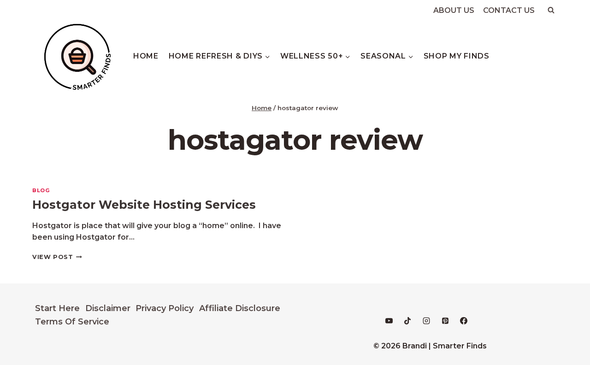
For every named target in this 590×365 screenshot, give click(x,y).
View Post (57, 256)
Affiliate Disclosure (239, 308)
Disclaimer (107, 308)
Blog (41, 190)
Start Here (57, 308)
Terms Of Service (72, 322)
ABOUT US (453, 10)
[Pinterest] (445, 320)
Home (146, 56)
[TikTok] (407, 320)
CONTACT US (509, 10)
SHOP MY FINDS (457, 56)
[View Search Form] (551, 10)
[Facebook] (463, 320)
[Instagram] (426, 320)
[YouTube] (389, 320)
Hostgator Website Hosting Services (144, 205)
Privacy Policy (165, 308)
